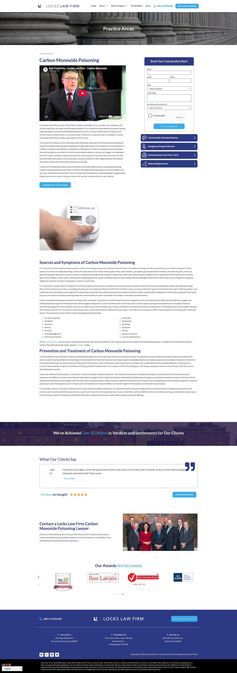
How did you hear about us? (157, 104)
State (149, 85)
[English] (3, 664)
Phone (172, 77)
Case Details (151, 93)
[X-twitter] (47, 655)
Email (149, 77)
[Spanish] (9, 664)
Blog (148, 6)
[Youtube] (57, 655)
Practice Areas (117, 6)
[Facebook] (41, 655)
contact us (80, 345)
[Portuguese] (6, 664)
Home (93, 6)
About (102, 6)
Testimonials (136, 6)
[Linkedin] (52, 655)
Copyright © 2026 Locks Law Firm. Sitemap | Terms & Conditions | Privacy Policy (164, 654)
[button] (43, 476)
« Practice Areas (46, 53)
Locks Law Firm (51, 342)
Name (149, 69)
